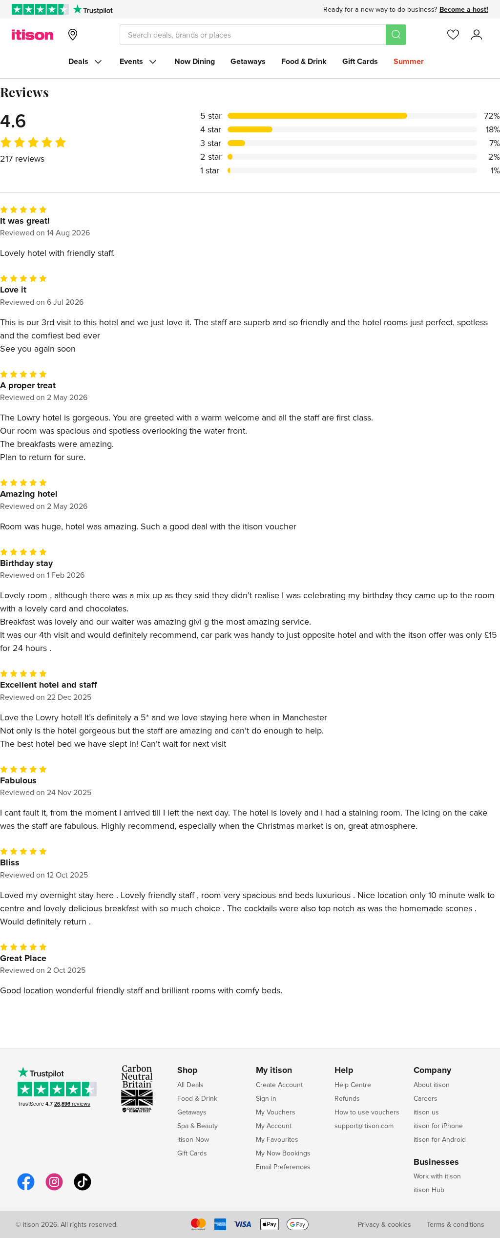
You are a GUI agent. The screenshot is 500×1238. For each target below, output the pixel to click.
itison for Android (440, 1139)
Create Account (279, 1085)
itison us (426, 1112)
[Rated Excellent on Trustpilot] (40, 9)
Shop (187, 1070)
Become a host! (463, 9)
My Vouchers (275, 1112)
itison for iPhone (438, 1126)
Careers (426, 1098)
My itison (274, 1070)
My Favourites (277, 1139)
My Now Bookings (283, 1153)
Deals (78, 61)
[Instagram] (54, 1189)
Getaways (248, 61)
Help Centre (352, 1085)
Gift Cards (360, 61)
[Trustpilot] (92, 9)
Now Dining (194, 61)
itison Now (193, 1139)
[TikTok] (82, 1189)
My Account (274, 1126)
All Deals (190, 1085)
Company (432, 1070)
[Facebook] (26, 1189)
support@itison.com (364, 1126)
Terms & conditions (455, 1224)
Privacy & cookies (384, 1224)
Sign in (266, 1098)
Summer (409, 61)
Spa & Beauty (197, 1126)
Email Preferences (283, 1167)
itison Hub (429, 1190)
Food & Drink (304, 61)
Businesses (436, 1162)
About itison (432, 1085)
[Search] (396, 34)
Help (344, 1070)
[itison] (32, 34)
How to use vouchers (366, 1112)
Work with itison (437, 1176)
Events (131, 61)
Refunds (347, 1098)
